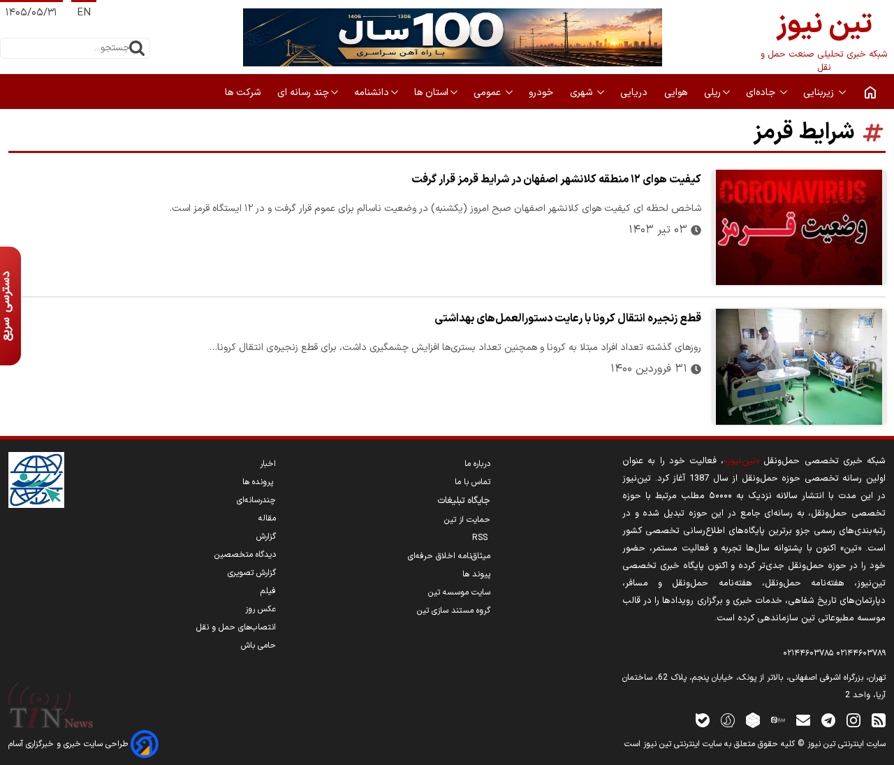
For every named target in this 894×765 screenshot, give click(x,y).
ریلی (712, 92)
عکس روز (260, 609)
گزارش (266, 536)
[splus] (728, 720)
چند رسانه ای (303, 92)
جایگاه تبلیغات (463, 501)
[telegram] (828, 720)
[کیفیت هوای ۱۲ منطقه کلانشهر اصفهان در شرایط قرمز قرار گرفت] (799, 227)
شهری (582, 92)
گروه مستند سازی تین (453, 610)
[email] (803, 720)
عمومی (489, 92)
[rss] (879, 720)
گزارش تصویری (252, 573)
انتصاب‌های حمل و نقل (236, 627)
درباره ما (477, 464)
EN (84, 13)
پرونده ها (259, 482)
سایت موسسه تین (459, 592)
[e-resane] (36, 480)
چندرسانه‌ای (256, 500)
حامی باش (258, 645)
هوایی (677, 92)
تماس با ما (472, 482)
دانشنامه (371, 92)
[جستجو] (137, 48)
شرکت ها (244, 92)
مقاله (267, 518)
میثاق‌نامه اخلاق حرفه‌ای (449, 556)
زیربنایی (820, 92)
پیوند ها (476, 574)
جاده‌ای (762, 92)
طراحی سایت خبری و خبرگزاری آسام (69, 744)
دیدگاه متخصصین (245, 554)
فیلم (268, 591)
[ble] (703, 720)
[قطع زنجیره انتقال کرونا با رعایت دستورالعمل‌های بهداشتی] (799, 366)
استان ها (431, 92)
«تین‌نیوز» (741, 460)
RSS (481, 538)
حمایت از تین (467, 519)
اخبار (268, 464)
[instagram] (853, 720)
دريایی (635, 92)
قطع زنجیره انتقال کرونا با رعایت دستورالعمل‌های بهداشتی (567, 318)
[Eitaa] (778, 720)
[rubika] (753, 720)
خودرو (542, 92)
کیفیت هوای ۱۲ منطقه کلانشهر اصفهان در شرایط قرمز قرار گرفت (556, 179)
